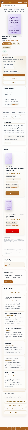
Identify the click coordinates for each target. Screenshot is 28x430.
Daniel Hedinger (9, 345)
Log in (7, 265)
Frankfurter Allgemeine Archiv (13, 375)
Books (10, 9)
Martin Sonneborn (10, 301)
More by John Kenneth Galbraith (15, 401)
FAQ (12, 427)
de (11, 96)
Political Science (19, 9)
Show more (7, 142)
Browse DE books (15, 413)
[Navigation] (2, 2)
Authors (22, 427)
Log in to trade (12, 193)
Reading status (21, 112)
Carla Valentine (9, 315)
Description (6, 112)
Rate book (14, 78)
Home (5, 9)
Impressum (18, 429)
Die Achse (8, 343)
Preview (5, 54)
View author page (15, 292)
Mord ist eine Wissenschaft (13, 313)
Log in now (8, 281)
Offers (13, 112)
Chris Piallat (8, 330)
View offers (14, 75)
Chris (7, 166)
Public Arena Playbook (11, 358)
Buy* (12, 231)
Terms (13, 429)
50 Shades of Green (11, 373)
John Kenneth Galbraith (11, 40)
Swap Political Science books (15, 409)
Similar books (16, 116)
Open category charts (15, 405)
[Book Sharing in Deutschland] (10, 2)
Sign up (20, 2)
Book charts (16, 427)
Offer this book (6, 116)
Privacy (24, 429)
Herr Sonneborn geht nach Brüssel (13, 297)
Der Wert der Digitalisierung (13, 328)
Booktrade (8, 429)
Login (25, 2)
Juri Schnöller (8, 360)
